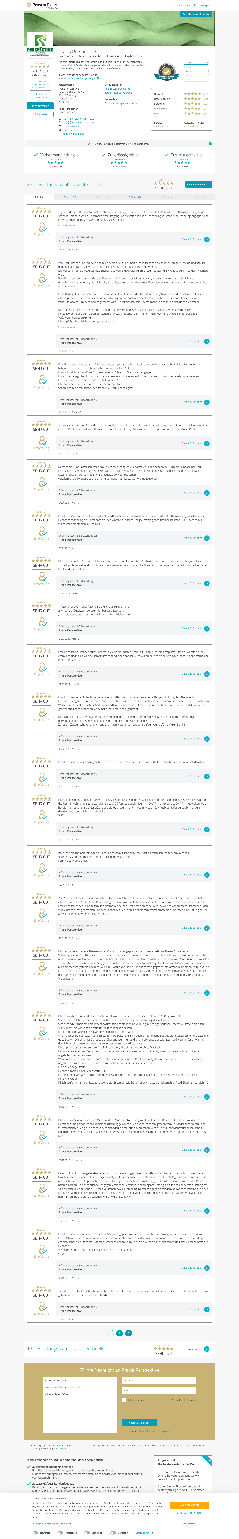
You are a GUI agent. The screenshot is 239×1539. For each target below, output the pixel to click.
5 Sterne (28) (70, 197)
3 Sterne (187, 71)
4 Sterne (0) (102, 197)
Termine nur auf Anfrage (118, 92)
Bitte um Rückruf (136, 1400)
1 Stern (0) (199, 197)
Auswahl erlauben (189, 1513)
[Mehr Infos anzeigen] (166, 72)
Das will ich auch (187, 5)
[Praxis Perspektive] (40, 45)
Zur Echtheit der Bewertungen (40, 95)
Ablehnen (189, 1523)
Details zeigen (142, 1532)
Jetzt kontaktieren (197, 14)
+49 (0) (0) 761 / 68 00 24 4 (78, 119)
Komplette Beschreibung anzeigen (77, 78)
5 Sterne (187, 62)
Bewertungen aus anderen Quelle (40, 86)
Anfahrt (67, 102)
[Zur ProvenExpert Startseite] (43, 6)
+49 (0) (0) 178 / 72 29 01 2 (78, 122)
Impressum (38, 1523)
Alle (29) (39, 197)
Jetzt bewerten (40, 106)
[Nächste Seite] (128, 1333)
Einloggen (205, 5)
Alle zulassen (189, 1505)
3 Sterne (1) (135, 197)
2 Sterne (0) (167, 197)
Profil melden (60, 1448)
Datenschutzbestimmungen (59, 1523)
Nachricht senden (139, 1422)
